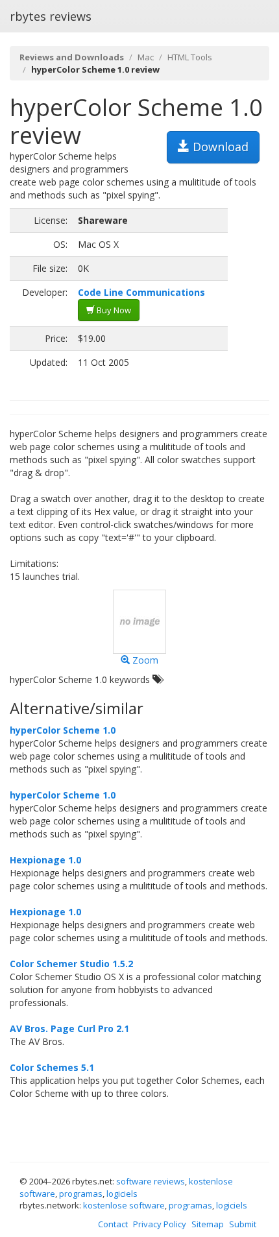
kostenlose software (124, 1205)
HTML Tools (189, 57)
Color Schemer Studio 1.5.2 (71, 963)
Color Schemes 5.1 (52, 1067)
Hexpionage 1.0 (45, 860)
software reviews (150, 1181)
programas (81, 1193)
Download (219, 146)
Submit (242, 1224)
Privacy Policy (159, 1224)
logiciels (122, 1193)
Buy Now (113, 310)
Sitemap (207, 1224)
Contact (113, 1224)
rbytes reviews (50, 16)
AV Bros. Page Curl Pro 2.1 (69, 1028)
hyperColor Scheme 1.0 (62, 730)
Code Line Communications (141, 292)
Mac (146, 57)
